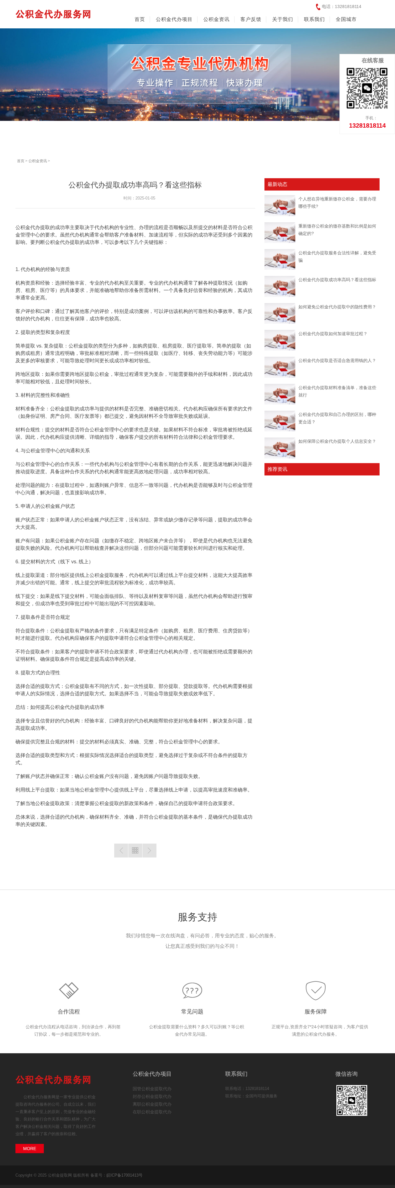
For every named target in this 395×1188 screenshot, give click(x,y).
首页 (140, 19)
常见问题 (192, 1012)
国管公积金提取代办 (152, 1088)
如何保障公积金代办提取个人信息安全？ (337, 441)
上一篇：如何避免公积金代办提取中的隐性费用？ (121, 850)
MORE (29, 1148)
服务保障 (316, 1012)
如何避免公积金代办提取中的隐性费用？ (337, 306)
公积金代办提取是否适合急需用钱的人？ (337, 360)
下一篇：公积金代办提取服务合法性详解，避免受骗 (149, 850)
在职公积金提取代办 (152, 1111)
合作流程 (69, 1012)
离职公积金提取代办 (152, 1104)
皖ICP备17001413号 (124, 1175)
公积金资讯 (37, 161)
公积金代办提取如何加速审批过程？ (333, 333)
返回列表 (135, 850)
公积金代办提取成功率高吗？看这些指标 (337, 279)
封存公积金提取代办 (152, 1096)
